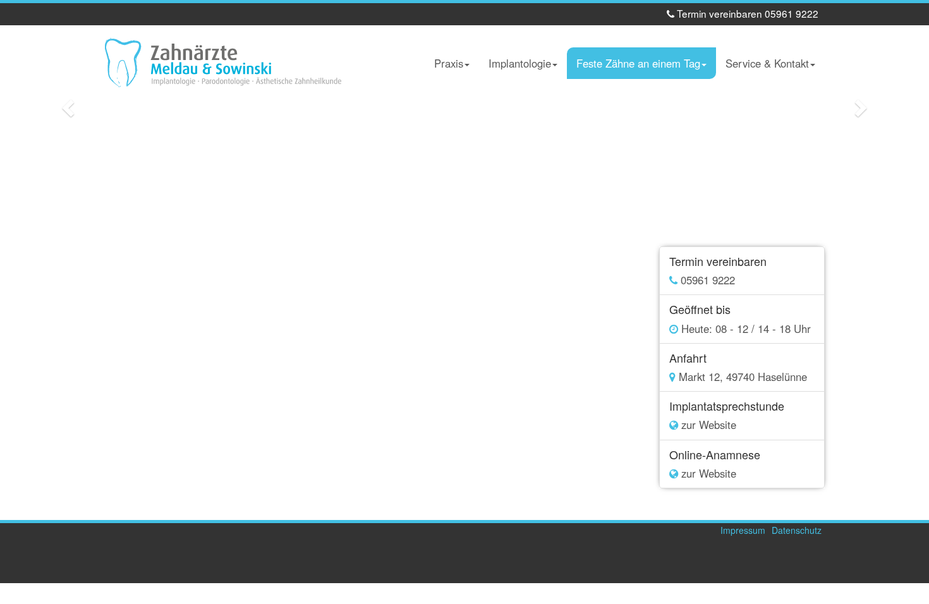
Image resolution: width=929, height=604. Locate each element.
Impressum (742, 530)
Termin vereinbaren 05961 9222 (746, 13)
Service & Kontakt (767, 63)
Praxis (448, 63)
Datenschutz (797, 530)
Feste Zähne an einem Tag (638, 63)
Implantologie (520, 63)
